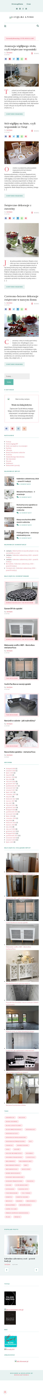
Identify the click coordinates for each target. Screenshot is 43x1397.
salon (8, 1185)
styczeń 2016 (10, 829)
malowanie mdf (25, 1161)
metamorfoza (11, 1169)
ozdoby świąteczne (14, 1181)
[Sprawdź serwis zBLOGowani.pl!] (21, 1361)
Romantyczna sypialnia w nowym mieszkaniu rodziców (27, 507)
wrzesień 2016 (11, 814)
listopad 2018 (10, 768)
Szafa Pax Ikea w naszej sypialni (17, 684)
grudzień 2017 (11, 784)
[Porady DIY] (9, 1349)
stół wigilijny (22, 1185)
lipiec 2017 (9, 792)
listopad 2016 (10, 810)
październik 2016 (12, 812)
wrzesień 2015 (11, 838)
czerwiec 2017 (11, 794)
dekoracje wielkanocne (16, 1137)
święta (17, 1217)
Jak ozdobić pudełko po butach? (17, 1072)
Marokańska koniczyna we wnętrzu (18, 983)
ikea (8, 1149)
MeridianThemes (21, 1375)
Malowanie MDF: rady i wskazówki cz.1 (19, 898)
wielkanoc (31, 1201)
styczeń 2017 (10, 805)
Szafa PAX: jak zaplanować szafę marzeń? (20, 1051)
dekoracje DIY (12, 1133)
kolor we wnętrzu (14, 1153)
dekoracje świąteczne (15, 1141)
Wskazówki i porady (13, 465)
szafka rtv (23, 1189)
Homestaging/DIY (12, 444)
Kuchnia (8, 448)
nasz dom (26, 1169)
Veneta (9, 1197)
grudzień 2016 (11, 807)
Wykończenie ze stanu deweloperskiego (20, 1032)
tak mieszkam (11, 1193)
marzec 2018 (10, 777)
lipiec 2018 (9, 773)
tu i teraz (26, 1193)
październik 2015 (12, 835)
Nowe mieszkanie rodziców (15, 452)
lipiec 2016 (9, 816)
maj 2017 (9, 797)
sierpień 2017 (10, 790)
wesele (9, 1201)
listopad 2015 (10, 833)
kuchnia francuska (14, 1157)
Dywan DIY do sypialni (13, 608)
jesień (16, 1149)
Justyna (9, 53)
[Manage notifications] (5, 1392)
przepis (30, 1181)
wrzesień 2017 (11, 788)
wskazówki (10, 1205)
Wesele (8, 461)
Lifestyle (9, 450)
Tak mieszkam (11, 459)
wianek (19, 1201)
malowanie (10, 1161)
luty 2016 (9, 827)
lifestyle (30, 1157)
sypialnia (10, 1189)
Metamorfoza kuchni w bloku (16, 1105)
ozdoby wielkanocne (14, 1177)
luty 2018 (9, 779)
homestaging (22, 1145)
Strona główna (17, 4)
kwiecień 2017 (11, 799)
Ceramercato (10, 568)
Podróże (9, 455)
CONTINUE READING (14, 114)
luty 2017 (9, 803)
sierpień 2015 (10, 840)
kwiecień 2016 (11, 823)
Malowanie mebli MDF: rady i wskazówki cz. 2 (21, 874)
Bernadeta (9, 564)
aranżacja (10, 1117)
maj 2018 (9, 775)
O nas (29, 4)
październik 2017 (12, 786)
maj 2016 (9, 820)
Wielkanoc (9, 463)
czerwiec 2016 (11, 818)
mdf (26, 1165)
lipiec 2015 (9, 842)
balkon (22, 1117)
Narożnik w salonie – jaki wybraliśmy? (20, 720)
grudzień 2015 (11, 831)
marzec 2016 (10, 825)
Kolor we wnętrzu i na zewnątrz (16, 446)
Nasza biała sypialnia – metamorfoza (19, 752)
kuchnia (29, 1153)
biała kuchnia (11, 1121)
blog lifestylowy (13, 1125)
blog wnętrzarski (13, 1129)
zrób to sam (11, 1209)
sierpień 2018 (10, 771)
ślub (8, 1217)
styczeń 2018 (10, 781)
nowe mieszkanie (13, 1173)
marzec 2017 (10, 801)
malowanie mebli (13, 1165)
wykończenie (25, 1205)
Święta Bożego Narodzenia (15, 457)
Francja (8, 442)
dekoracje (30, 1129)
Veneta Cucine (22, 1197)
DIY (30, 1141)
